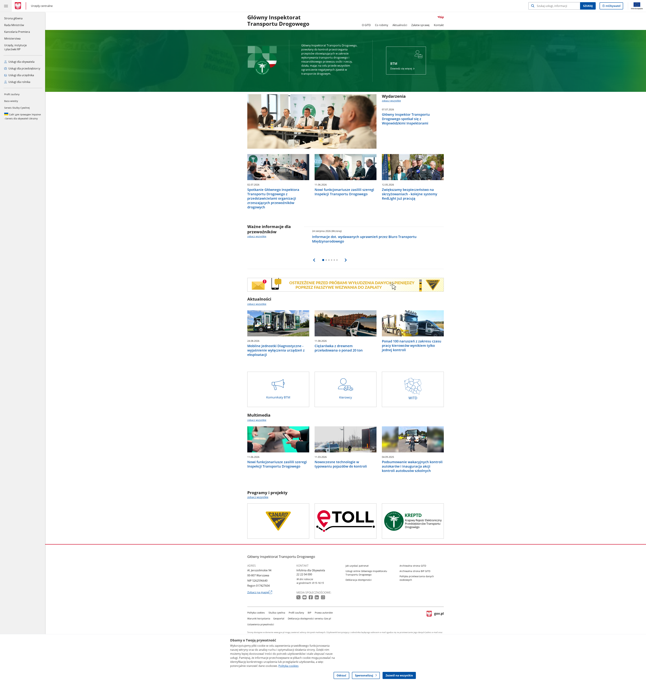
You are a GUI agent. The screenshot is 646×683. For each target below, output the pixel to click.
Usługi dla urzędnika (21, 75)
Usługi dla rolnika (19, 82)
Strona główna (17, 18)
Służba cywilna (276, 612)
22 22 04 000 (304, 574)
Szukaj (588, 6)
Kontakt (439, 25)
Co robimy (381, 25)
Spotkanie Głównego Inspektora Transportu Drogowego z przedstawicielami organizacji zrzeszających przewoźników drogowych (273, 198)
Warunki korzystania (258, 618)
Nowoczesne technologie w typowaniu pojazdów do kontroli (341, 464)
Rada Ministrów (14, 25)
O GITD (366, 25)
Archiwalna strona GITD (413, 565)
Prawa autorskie (324, 612)
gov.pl (439, 618)
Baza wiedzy (11, 101)
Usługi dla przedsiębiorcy (24, 68)
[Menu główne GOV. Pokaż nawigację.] (6, 6)
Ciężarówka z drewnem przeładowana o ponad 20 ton (339, 348)
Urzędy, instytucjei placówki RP (15, 47)
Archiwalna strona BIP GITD (415, 571)
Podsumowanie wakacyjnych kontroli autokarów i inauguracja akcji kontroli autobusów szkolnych (412, 466)
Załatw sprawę (420, 25)
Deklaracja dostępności (359, 579)
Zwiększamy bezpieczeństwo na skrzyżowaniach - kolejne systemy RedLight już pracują (409, 194)
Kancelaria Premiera (17, 32)
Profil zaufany (12, 94)
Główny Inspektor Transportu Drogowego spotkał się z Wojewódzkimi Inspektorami (406, 118)
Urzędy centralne (42, 6)
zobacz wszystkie (391, 100)
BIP (309, 612)
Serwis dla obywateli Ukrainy (22, 116)
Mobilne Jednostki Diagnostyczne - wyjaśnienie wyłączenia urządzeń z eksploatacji (276, 350)
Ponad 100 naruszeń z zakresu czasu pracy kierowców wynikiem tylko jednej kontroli (411, 345)
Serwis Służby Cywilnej (17, 107)
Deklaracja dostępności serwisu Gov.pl (309, 618)
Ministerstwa (12, 38)
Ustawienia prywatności (260, 624)
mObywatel (612, 6)
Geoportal (278, 618)
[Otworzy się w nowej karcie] (298, 597)
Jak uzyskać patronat (357, 565)
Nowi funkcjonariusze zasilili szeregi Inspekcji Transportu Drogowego (344, 192)
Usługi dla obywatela (21, 62)
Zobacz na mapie (259, 592)
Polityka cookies (256, 612)
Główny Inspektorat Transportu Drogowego (278, 20)
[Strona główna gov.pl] (18, 6)
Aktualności (399, 25)
